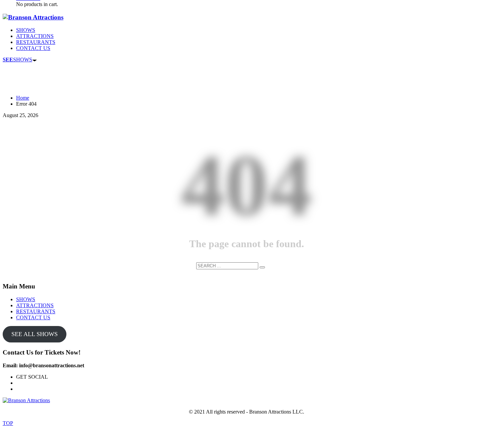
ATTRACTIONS (35, 305)
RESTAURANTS (35, 311)
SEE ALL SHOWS (34, 334)
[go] (262, 267)
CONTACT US (33, 317)
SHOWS (17, 59)
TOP (8, 423)
